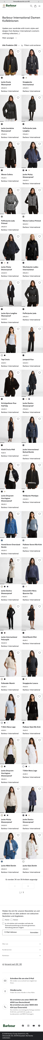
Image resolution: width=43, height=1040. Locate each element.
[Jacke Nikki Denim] (18, 835)
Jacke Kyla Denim (30, 866)
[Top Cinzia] (18, 329)
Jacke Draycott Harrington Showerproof (7, 498)
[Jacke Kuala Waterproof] (18, 51)
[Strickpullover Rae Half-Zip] (18, 372)
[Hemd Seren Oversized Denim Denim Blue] (11, 524)
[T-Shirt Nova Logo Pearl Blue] (11, 706)
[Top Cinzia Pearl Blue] (11, 339)
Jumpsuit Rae (28, 359)
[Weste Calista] (18, 144)
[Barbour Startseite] (9, 6)
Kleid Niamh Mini (30, 637)
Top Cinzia (5, 359)
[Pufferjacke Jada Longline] (39, 97)
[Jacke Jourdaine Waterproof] (18, 97)
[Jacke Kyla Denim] (39, 835)
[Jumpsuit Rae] (39, 329)
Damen (15, 919)
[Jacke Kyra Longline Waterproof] (18, 282)
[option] (11, 72)
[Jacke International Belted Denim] (39, 419)
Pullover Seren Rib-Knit (32, 545)
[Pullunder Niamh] (18, 652)
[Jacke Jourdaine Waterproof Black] (11, 108)
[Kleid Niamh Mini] (39, 606)
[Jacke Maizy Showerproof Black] (11, 247)
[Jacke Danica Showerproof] (39, 372)
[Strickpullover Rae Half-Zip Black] (11, 383)
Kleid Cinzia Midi (8, 449)
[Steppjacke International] (39, 51)
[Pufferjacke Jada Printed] (18, 190)
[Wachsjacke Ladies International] (39, 236)
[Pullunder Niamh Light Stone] (11, 663)
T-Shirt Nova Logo (8, 727)
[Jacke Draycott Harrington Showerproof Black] (11, 475)
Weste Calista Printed (32, 221)
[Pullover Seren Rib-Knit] (39, 514)
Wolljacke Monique (30, 496)
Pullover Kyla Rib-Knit (32, 727)
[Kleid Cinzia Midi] (18, 419)
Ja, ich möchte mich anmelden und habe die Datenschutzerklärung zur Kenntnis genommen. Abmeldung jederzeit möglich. (20, 925)
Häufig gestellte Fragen (21, 1)
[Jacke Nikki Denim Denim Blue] (11, 845)
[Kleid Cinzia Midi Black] (11, 429)
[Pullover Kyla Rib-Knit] (39, 696)
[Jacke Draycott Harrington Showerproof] (18, 465)
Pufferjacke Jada (29, 313)
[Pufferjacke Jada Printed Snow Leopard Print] (11, 200)
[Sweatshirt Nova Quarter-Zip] (39, 560)
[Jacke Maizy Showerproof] (39, 144)
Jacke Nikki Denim (8, 866)
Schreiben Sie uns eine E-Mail (22, 978)
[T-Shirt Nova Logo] (18, 696)
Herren (7, 919)
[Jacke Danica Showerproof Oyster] (11, 570)
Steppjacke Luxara (30, 683)
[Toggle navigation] (39, 6)
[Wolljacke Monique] (39, 465)
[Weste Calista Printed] (39, 190)
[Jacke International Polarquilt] (18, 606)
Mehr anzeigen (8, 38)
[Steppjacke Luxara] (39, 652)
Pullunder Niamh (8, 683)
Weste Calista (7, 174)
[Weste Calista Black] (11, 154)
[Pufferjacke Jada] (39, 282)
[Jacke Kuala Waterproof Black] (11, 62)
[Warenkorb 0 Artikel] (35, 6)
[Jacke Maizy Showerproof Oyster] (11, 799)
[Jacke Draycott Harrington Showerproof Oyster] (11, 750)
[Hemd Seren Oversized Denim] (18, 514)
